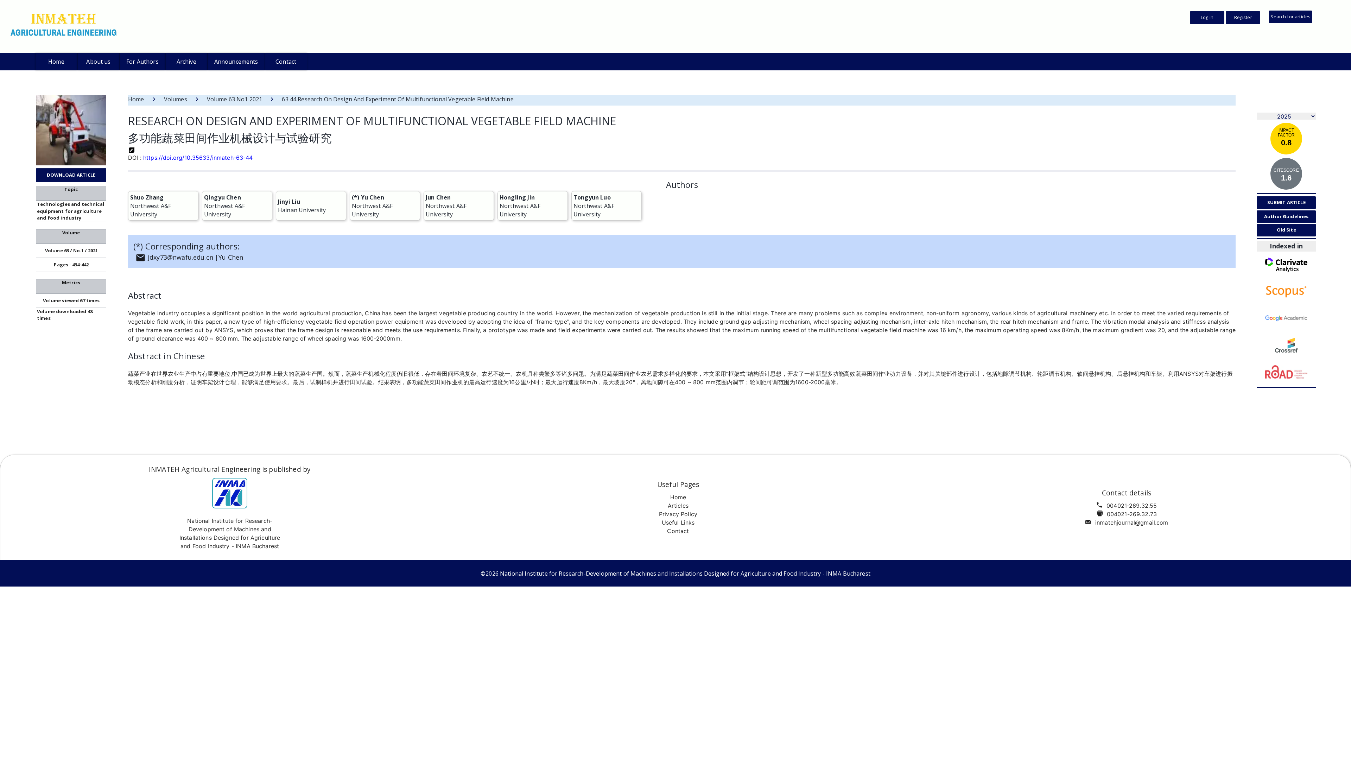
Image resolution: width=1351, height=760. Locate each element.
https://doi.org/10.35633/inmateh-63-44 (198, 157)
